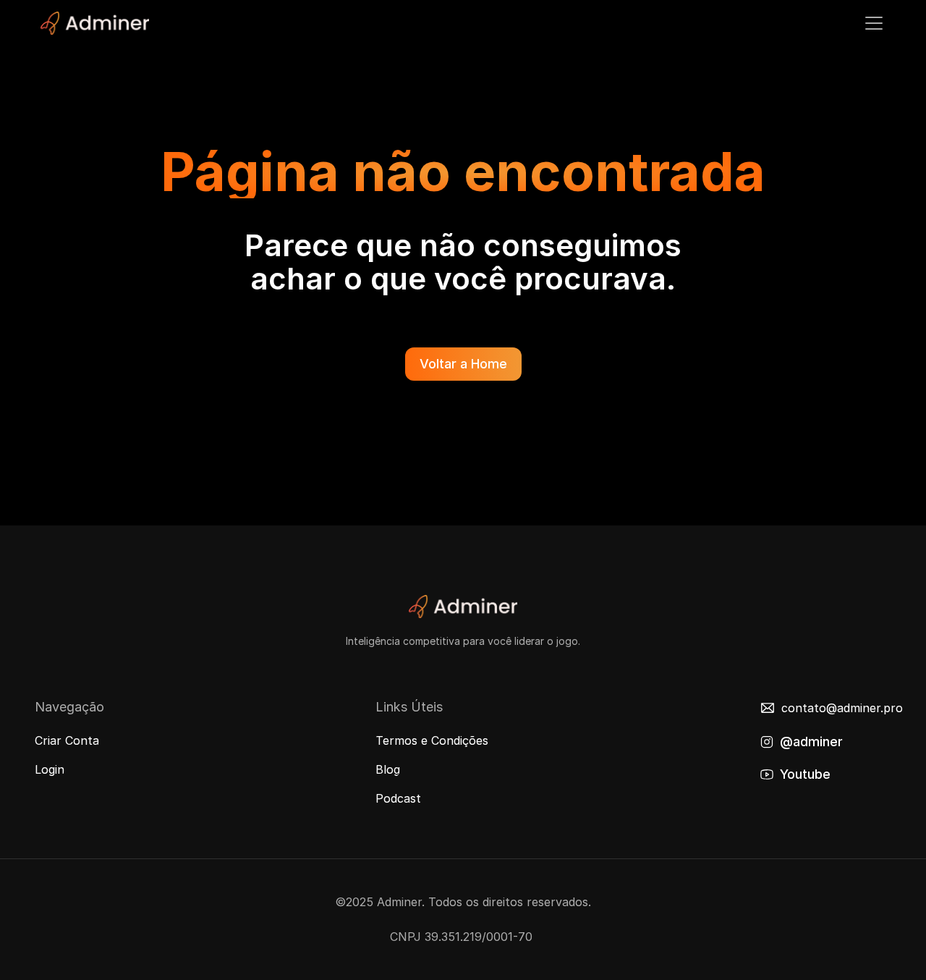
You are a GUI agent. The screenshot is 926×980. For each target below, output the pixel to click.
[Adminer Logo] (95, 23)
